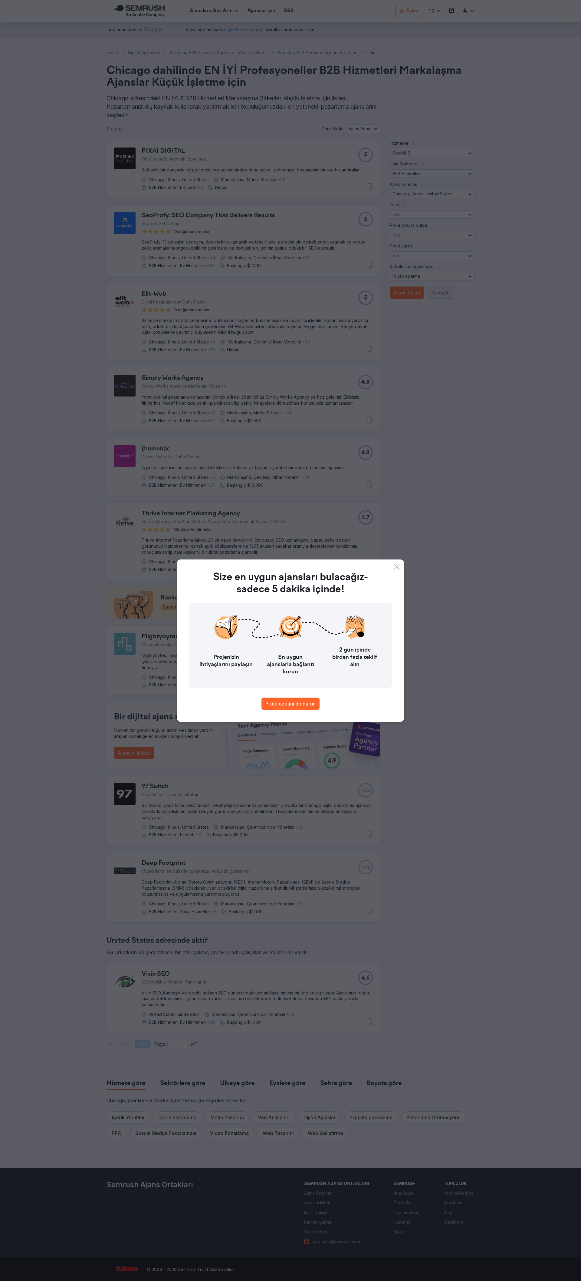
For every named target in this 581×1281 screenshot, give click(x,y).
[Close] (396, 566)
